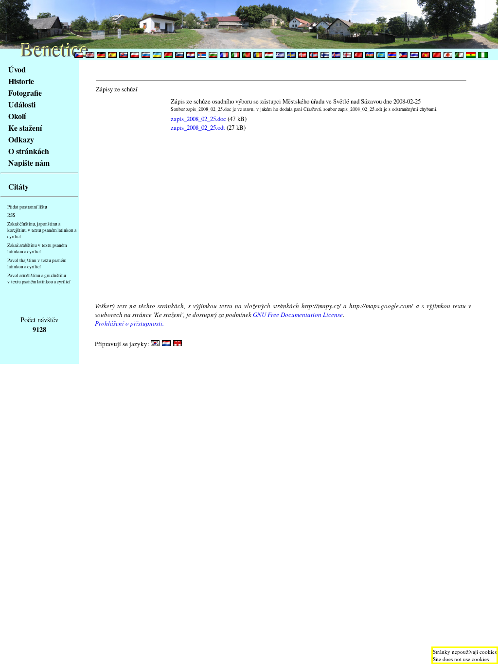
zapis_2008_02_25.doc (198, 118)
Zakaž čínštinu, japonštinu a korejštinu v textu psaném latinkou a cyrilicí (41, 230)
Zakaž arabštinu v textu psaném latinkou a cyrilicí (37, 248)
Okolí (17, 116)
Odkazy (21, 139)
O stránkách (28, 151)
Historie (21, 81)
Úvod (17, 69)
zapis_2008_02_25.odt (198, 127)
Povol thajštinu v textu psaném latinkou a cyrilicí (36, 263)
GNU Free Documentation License (298, 314)
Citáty (18, 186)
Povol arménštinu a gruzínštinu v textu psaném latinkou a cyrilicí (39, 278)
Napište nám (29, 162)
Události (22, 104)
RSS (11, 215)
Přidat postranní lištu (27, 207)
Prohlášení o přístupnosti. (129, 323)
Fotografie (25, 92)
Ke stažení (25, 127)
